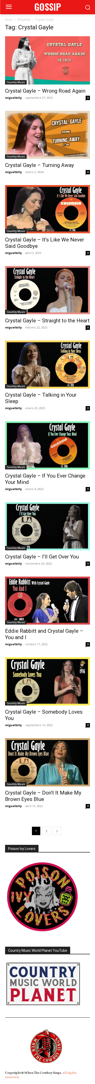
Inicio (9, 19)
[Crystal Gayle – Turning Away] (47, 135)
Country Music (16, 82)
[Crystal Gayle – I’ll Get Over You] (47, 526)
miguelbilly (13, 98)
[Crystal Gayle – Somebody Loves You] (47, 681)
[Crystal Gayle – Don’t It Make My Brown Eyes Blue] (47, 762)
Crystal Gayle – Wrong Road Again (45, 91)
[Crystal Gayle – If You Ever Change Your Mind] (47, 445)
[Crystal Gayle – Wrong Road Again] (47, 60)
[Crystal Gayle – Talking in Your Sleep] (47, 364)
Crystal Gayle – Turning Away (39, 165)
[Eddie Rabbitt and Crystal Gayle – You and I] (47, 601)
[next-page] (57, 831)
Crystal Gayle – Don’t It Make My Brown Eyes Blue (43, 796)
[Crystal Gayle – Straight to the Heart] (47, 290)
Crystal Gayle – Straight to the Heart (47, 321)
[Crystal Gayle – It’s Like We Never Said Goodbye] (47, 209)
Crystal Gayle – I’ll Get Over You (42, 557)
